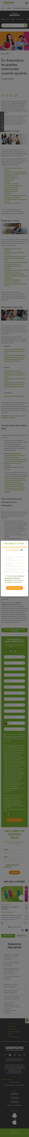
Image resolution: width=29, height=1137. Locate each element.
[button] (26, 543)
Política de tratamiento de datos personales (14, 578)
